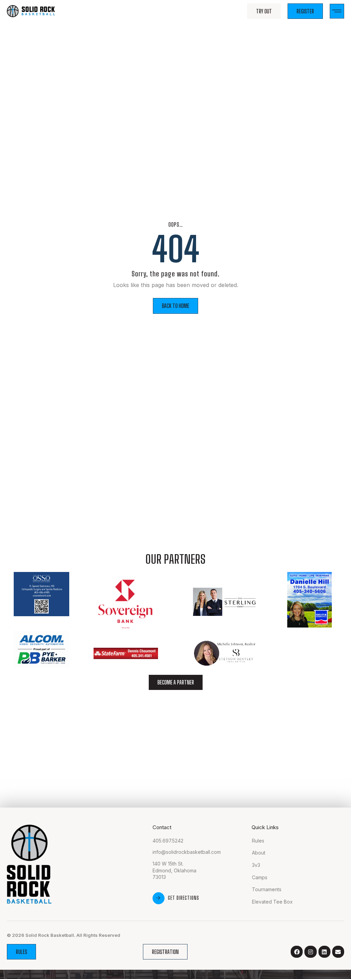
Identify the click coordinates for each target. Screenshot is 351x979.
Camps (259, 877)
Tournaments (266, 889)
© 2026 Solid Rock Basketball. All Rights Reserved (63, 935)
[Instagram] (310, 952)
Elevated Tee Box (272, 902)
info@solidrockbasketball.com (187, 852)
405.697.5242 (168, 841)
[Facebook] (297, 952)
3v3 (256, 865)
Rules (258, 841)
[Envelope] (338, 952)
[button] (337, 11)
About (258, 853)
